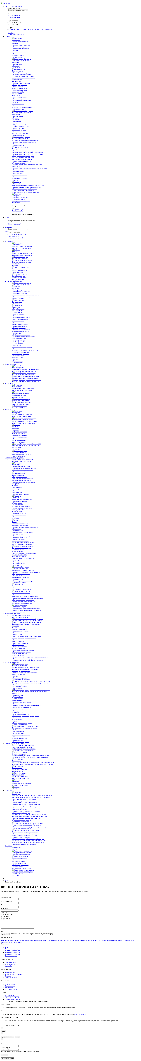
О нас (6, 947)
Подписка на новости (14, 942)
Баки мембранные (10, 364)
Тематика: (4, 912)
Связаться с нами (10, 962)
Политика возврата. (80, 1014)
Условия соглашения (11, 949)
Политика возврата (11, 956)
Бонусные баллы (111, 940)
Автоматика (9, 241)
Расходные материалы (12, 662)
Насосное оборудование (12, 613)
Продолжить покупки (8, 1037)
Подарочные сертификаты (13, 974)
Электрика (8, 846)
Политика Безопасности (12, 950)
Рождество (6, 918)
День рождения (8, 914)
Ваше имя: (4, 905)
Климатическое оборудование (14, 458)
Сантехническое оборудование (15, 743)
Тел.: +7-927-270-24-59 (12, 996)
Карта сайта (8, 966)
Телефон (3, 1044)
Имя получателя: (6, 897)
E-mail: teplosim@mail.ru (16, 34)
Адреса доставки (48, 940)
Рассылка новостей (11, 989)
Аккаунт (7, 880)
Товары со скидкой (11, 977)
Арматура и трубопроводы (13, 281)
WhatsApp (11, 33)
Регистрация (14, 940)
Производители (10, 972)
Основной (6, 916)
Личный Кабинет (10, 984)
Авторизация (5, 940)
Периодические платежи (98, 940)
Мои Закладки (9, 987)
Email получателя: (6, 901)
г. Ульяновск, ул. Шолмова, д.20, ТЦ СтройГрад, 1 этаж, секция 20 (30, 29)
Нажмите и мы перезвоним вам (18, 10)
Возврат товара (123, 940)
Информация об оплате (12, 952)
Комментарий (5, 1047)
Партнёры (8, 976)
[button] (7, 217)
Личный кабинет (36, 940)
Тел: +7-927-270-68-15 (12, 997)
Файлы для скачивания (82, 940)
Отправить (5, 1055)
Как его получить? (14, 224)
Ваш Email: (4, 908)
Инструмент (9, 409)
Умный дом (8, 790)
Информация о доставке (12, 954)
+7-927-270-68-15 (14, 17)
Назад (3, 1031)
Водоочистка (9, 383)
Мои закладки (58, 940)
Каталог (7, 36)
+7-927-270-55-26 (14, 15)
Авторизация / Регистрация (17, 234)
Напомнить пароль (24, 940)
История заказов (69, 940)
